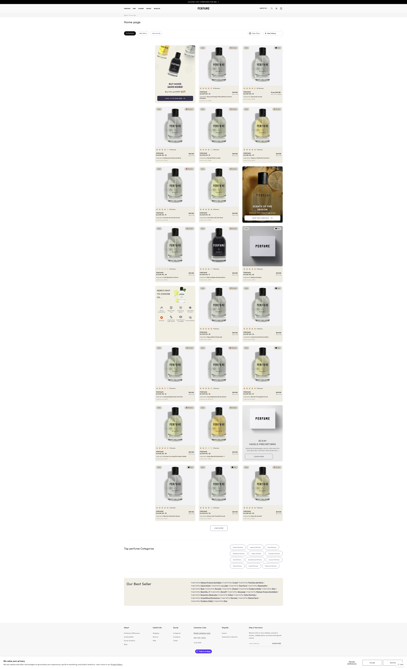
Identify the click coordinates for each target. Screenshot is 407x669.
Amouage (242, 592)
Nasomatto (262, 586)
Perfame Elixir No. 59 (161, 512)
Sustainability (129, 637)
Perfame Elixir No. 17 (205, 274)
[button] (263, 8)
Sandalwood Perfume (255, 560)
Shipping (156, 633)
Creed (235, 583)
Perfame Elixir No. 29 (205, 93)
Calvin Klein (206, 586)
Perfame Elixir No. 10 (248, 93)
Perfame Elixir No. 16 (161, 393)
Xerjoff (224, 592)
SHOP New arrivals (260, 218)
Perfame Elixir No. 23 (161, 154)
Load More (218, 528)
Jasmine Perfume (255, 547)
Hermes (234, 598)
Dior (274, 589)
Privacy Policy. (117, 664)
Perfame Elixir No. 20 (161, 274)
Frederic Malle (255, 589)
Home (126, 15)
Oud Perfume (237, 560)
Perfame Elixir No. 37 (248, 393)
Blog (125, 644)
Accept (372, 663)
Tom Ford (243, 586)
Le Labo (224, 586)
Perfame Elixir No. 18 (205, 154)
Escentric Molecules (209, 595)
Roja (202, 589)
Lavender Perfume (274, 553)
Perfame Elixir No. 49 (248, 154)
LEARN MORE (259, 456)
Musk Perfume (237, 566)
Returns (155, 637)
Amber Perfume (256, 553)
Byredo (218, 589)
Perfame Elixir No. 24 (248, 333)
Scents (224, 633)
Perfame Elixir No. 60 (205, 453)
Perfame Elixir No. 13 (161, 214)
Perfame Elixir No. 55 (205, 393)
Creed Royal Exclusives (210, 598)
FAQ (154, 641)
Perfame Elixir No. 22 (205, 214)
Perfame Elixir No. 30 (248, 512)
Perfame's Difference (132, 633)
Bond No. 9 (205, 592)
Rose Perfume (272, 547)
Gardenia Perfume (239, 553)
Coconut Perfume (274, 560)
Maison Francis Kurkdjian (211, 583)
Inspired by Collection (230, 637)
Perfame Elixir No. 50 (205, 512)
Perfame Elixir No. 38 (161, 453)
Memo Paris (253, 598)
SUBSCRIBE (276, 643)
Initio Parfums (250, 595)
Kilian (230, 595)
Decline (393, 663)
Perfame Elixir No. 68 (248, 274)
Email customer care (202, 633)
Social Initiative (129, 641)
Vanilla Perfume (238, 547)
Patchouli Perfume (270, 566)
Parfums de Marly (255, 583)
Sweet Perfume (253, 566)
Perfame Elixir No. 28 (205, 333)
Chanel (235, 589)
